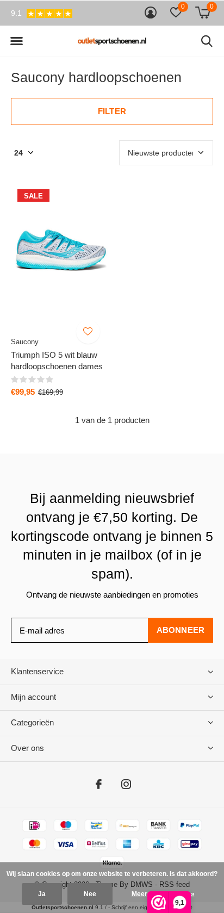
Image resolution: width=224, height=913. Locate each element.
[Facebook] (99, 784)
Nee (90, 894)
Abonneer (181, 630)
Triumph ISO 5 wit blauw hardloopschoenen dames (57, 360)
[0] (202, 12)
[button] (16, 41)
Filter (112, 111)
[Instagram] (126, 784)
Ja (42, 894)
